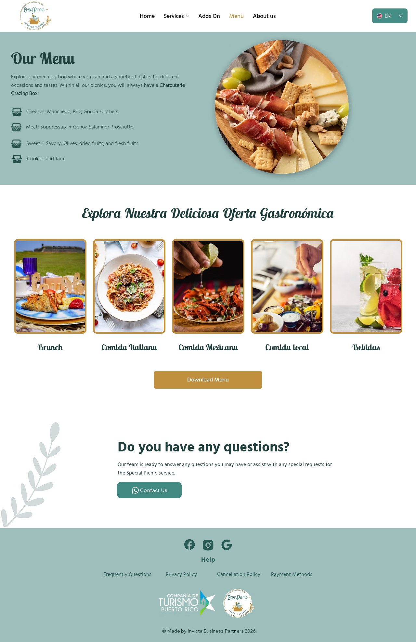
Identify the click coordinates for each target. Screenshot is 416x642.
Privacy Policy (181, 574)
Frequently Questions (127, 574)
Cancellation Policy (238, 574)
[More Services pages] (187, 16)
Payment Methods (291, 574)
